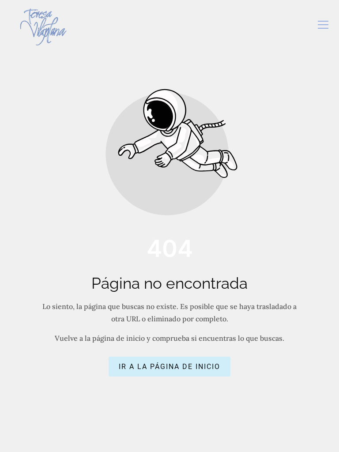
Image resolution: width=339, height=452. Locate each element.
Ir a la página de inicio (169, 366)
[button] (323, 24)
